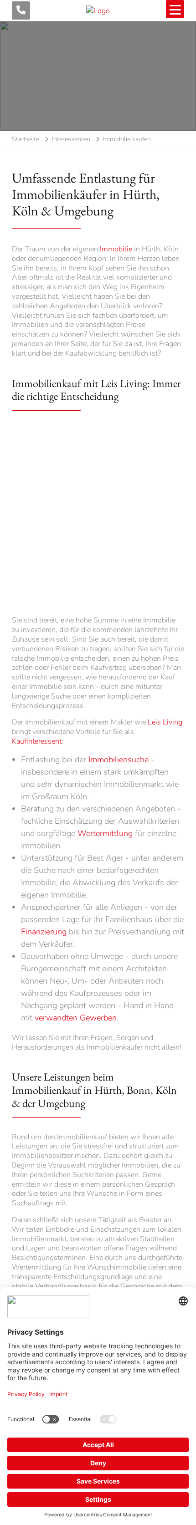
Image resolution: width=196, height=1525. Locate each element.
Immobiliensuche (118, 759)
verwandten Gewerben (76, 1017)
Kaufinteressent (37, 741)
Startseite (25, 139)
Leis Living (165, 722)
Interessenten (71, 139)
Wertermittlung (105, 833)
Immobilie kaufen (127, 139)
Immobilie (116, 249)
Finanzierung (44, 931)
